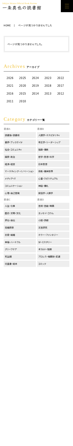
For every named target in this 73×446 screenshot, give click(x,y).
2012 (60, 93)
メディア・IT (10, 178)
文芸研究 (42, 227)
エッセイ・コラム (46, 213)
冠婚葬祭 (9, 227)
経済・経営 (10, 164)
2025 (22, 78)
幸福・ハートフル (12, 242)
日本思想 (42, 164)
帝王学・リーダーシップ (49, 142)
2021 (9, 85)
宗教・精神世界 (45, 171)
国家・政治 (10, 156)
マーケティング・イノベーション (19, 171)
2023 (47, 78)
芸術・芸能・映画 (46, 205)
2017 (60, 85)
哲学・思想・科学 (46, 156)
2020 (22, 85)
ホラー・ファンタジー (48, 234)
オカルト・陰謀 (45, 249)
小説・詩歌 (43, 220)
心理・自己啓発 (12, 193)
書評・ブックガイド (14, 142)
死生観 (8, 256)
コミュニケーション (14, 185)
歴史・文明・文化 (13, 213)
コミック (42, 263)
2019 (35, 85)
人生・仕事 (10, 205)
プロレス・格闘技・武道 (49, 256)
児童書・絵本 (11, 263)
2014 (35, 93)
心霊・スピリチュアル (48, 178)
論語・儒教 (43, 149)
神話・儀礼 (43, 185)
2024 (35, 78)
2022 (60, 78)
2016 (9, 93)
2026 (9, 78)
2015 (22, 93)
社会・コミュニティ (13, 149)
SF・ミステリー (45, 242)
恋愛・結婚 (10, 234)
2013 (47, 93)
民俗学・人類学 (45, 193)
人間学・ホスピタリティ (49, 135)
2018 (47, 85)
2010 (22, 101)
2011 (9, 101)
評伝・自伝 (10, 220)
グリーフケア (11, 249)
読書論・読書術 (12, 135)
